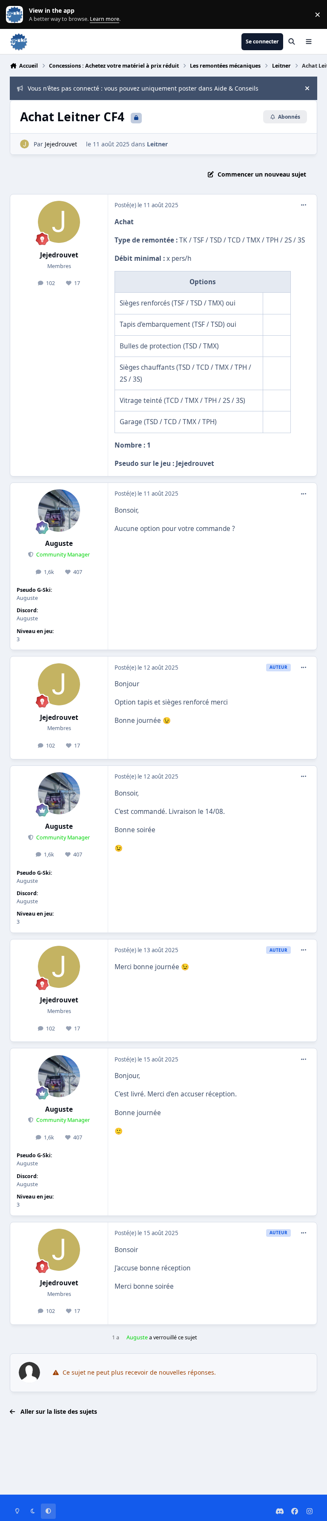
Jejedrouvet (61, 144)
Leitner (157, 144)
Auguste (59, 543)
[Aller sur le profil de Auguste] (59, 510)
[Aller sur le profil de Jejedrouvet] (24, 144)
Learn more (16, 15)
